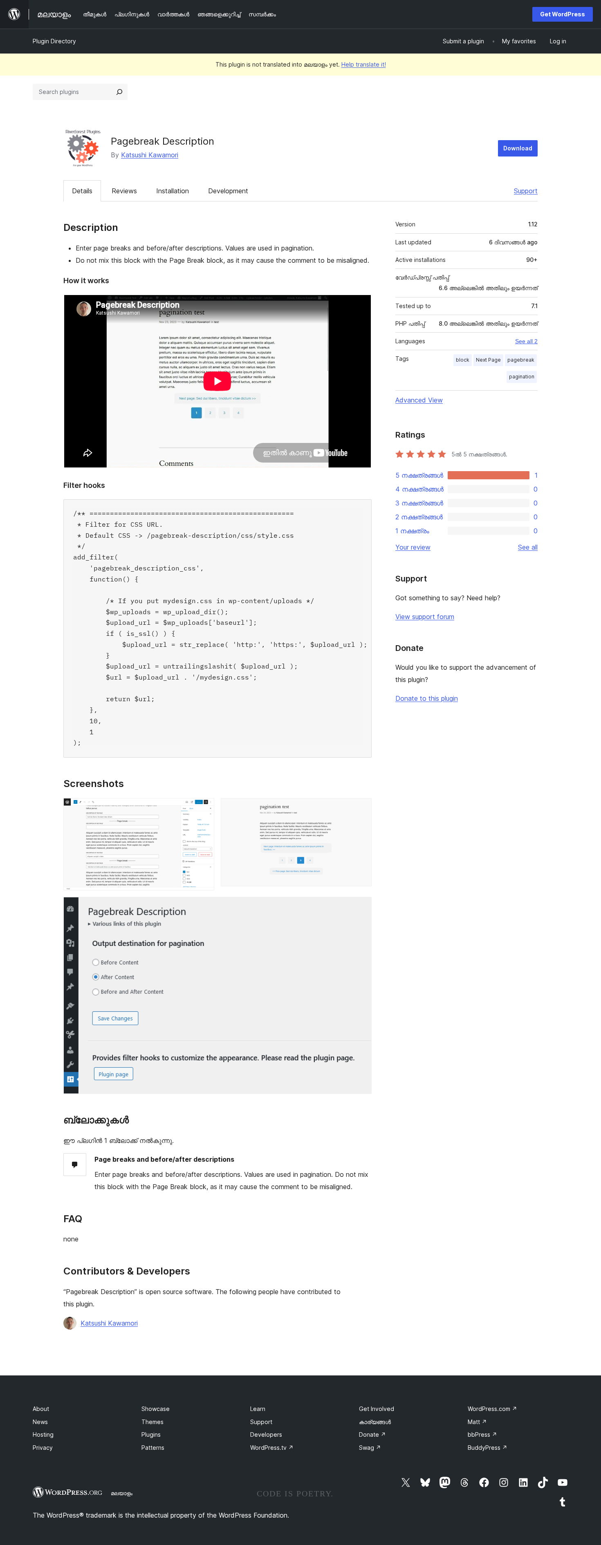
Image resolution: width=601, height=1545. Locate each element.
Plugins (151, 1434)
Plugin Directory (54, 41)
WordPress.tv (272, 1447)
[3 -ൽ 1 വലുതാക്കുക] (203, 809)
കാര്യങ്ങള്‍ (375, 1421)
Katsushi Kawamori (149, 155)
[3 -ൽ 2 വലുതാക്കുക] (361, 809)
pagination (521, 376)
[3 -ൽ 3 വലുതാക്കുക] (361, 908)
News (40, 1421)
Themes (152, 1421)
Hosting (43, 1434)
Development (228, 191)
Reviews (124, 191)
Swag (370, 1447)
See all (528, 547)
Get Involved (376, 1408)
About (41, 1408)
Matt (477, 1421)
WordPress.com (492, 1408)
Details (82, 191)
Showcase (155, 1408)
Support (526, 191)
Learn (257, 1408)
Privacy (43, 1447)
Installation (172, 191)
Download (517, 148)
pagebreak (520, 360)
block (462, 360)
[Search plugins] (119, 92)
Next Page (488, 360)
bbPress (482, 1434)
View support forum (424, 617)
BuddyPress (487, 1447)
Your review (413, 547)
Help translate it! (363, 64)
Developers (266, 1434)
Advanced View (419, 400)
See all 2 (526, 341)
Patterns (152, 1447)
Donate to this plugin (426, 698)
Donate (372, 1434)
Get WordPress (562, 14)
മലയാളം (121, 1493)
